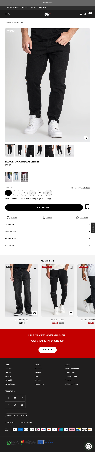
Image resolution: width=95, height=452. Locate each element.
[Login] (81, 14)
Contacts (8, 368)
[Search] (9, 14)
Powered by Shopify (25, 422)
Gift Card (33, 8)
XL (40, 193)
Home (7, 22)
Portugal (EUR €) (12, 415)
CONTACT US (84, 218)
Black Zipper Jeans (57, 320)
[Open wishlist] (84, 14)
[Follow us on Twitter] (15, 398)
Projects (68, 380)
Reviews (38, 372)
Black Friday (39, 384)
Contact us (42, 8)
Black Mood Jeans (21, 320)
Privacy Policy (70, 372)
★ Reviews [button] (93, 228)
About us (38, 368)
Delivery (9, 8)
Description (10, 231)
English (23, 415)
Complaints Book (71, 376)
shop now (47, 350)
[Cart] (89, 14)
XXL (48, 193)
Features (9, 224)
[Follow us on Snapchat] (22, 404)
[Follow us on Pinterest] (8, 404)
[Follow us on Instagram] (22, 398)
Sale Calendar (10, 384)
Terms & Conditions (72, 368)
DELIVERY (14, 218)
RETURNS (49, 218)
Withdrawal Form (71, 384)
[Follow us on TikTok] (15, 404)
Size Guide (24, 8)
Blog (36, 376)
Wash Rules (10, 238)
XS (8, 193)
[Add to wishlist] (87, 206)
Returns (16, 8)
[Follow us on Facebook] (8, 398)
